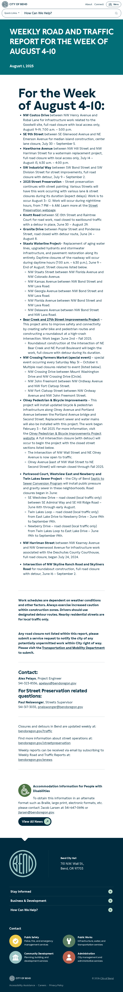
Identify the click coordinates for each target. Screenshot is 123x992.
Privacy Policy (56, 985)
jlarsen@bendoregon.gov (36, 812)
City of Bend (107, 978)
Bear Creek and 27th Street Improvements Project (61, 319)
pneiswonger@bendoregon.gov (60, 707)
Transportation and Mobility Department (73, 648)
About (88, 4)
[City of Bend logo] (14, 4)
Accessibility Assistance (22, 985)
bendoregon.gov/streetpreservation (44, 743)
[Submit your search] (116, 13)
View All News (32, 821)
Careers (42, 985)
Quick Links (10, 13)
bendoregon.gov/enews (35, 760)
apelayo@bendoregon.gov (57, 683)
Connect (99, 4)
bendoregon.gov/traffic (35, 731)
